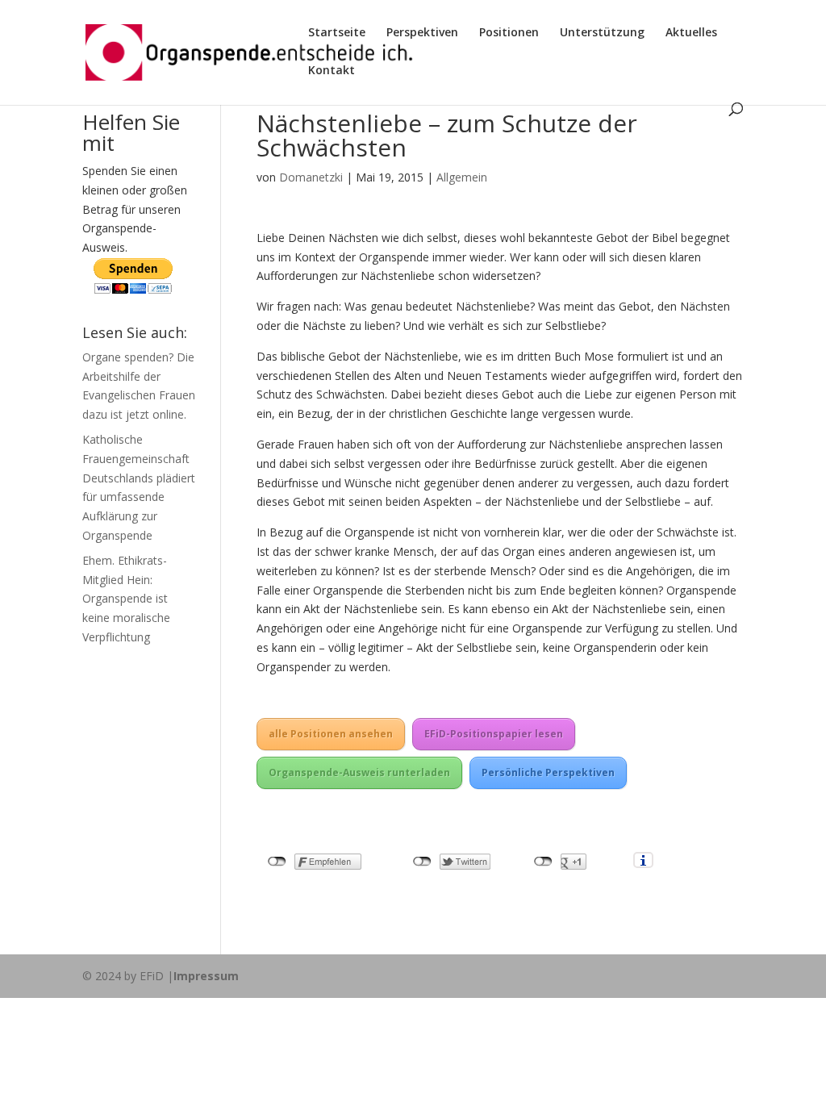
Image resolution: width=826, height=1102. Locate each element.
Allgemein (461, 177)
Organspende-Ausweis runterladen (359, 772)
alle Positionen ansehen (331, 734)
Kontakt (331, 71)
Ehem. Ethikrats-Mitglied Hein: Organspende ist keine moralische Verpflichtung (126, 599)
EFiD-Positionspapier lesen (493, 734)
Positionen (509, 33)
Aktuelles (691, 33)
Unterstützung (602, 33)
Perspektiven (422, 33)
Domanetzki (311, 177)
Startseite (336, 33)
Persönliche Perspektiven (548, 772)
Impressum (206, 975)
